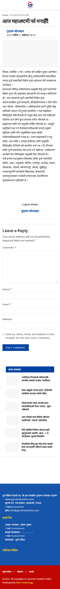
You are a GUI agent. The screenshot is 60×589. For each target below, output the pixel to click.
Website (7, 319)
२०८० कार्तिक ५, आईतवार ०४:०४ (20, 35)
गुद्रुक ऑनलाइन (15, 31)
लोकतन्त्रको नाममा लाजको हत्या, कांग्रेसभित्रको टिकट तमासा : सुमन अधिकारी (36, 406)
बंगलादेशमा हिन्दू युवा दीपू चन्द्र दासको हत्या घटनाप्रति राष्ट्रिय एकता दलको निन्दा (37, 447)
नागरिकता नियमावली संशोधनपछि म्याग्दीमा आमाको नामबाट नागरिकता (36, 379)
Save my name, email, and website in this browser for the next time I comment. (30, 336)
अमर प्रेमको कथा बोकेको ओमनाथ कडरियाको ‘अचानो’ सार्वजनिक (35, 418)
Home (5, 15)
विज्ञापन (20, 571)
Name (7, 289)
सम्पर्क (31, 571)
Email (6, 304)
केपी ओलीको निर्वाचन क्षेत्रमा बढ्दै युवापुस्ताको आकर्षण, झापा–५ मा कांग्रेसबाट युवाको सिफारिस (35, 433)
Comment (9, 247)
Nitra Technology (24, 582)
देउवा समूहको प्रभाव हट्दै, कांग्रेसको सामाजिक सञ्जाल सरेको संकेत (37, 392)
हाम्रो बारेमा (6, 571)
